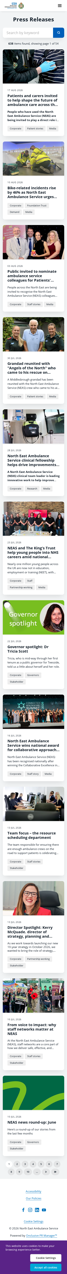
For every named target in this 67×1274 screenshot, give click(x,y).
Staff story (33, 773)
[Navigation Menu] (60, 5)
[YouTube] (44, 1210)
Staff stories (33, 304)
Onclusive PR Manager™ (41, 1235)
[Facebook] (23, 1210)
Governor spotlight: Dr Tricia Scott (28, 649)
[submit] (58, 33)
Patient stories (35, 128)
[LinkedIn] (37, 1210)
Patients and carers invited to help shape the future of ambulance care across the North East (32, 102)
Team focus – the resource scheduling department (31, 835)
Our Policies (33, 1198)
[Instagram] (30, 1210)
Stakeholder (16, 681)
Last (55, 1172)
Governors (33, 675)
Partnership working (21, 587)
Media (52, 128)
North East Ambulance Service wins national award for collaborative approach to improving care (33, 747)
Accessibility (33, 1191)
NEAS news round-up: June (31, 1122)
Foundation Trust (37, 205)
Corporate (15, 128)
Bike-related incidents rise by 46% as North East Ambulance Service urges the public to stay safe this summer (31, 196)
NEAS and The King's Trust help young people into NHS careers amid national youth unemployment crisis (32, 554)
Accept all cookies (45, 1267)
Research (32, 488)
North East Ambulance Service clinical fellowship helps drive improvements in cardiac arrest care (31, 462)
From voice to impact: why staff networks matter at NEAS (31, 1029)
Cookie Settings (33, 1221)
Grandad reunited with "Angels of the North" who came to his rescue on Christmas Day (31, 370)
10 (28, 1171)
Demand (14, 212)
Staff (29, 580)
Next (46, 1172)
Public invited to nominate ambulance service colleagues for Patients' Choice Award (32, 278)
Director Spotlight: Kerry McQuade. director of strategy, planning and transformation (29, 934)
